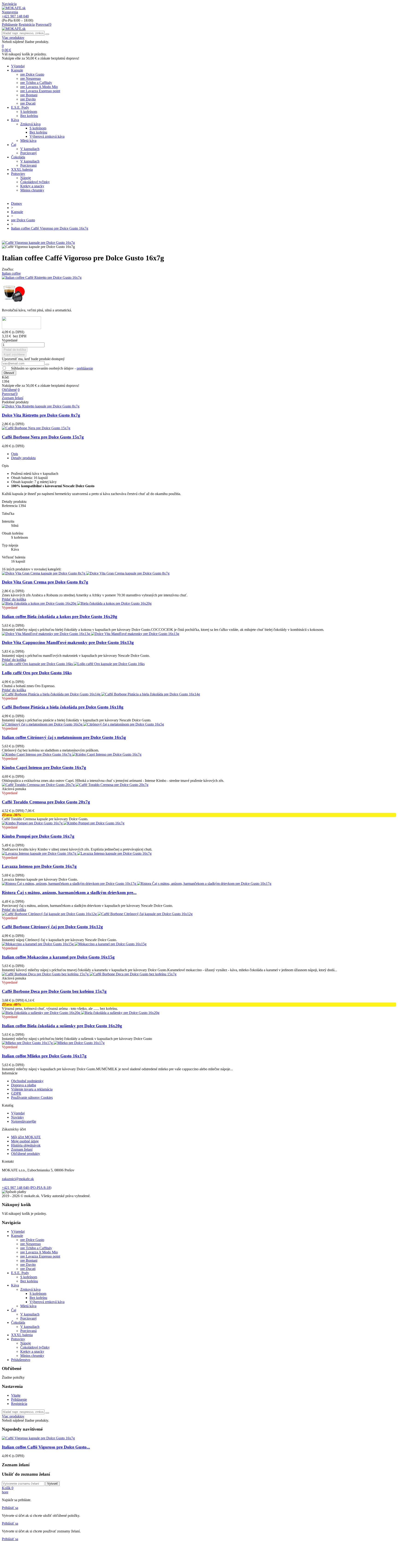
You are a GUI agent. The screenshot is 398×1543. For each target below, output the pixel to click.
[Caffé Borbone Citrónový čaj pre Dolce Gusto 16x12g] (97, 914)
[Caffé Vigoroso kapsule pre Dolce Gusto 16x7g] (38, 243)
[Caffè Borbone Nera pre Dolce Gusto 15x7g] (36, 428)
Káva (15, 120)
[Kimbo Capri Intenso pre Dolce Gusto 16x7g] (71, 754)
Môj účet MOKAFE (26, 1137)
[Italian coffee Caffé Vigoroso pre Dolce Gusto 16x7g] (38, 1438)
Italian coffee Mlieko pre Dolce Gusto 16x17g (44, 1055)
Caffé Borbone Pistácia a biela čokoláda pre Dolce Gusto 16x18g (62, 707)
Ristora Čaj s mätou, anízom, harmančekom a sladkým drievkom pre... (69, 892)
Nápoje (25, 178)
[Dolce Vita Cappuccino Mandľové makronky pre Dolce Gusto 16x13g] (90, 634)
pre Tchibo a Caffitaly (36, 83)
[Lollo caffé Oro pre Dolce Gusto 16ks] (73, 664)
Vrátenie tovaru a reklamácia (32, 1089)
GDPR (16, 1093)
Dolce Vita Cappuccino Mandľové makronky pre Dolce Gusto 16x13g (68, 642)
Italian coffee (11, 273)
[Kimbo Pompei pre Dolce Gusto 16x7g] (63, 823)
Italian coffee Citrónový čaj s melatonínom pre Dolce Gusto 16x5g (64, 737)
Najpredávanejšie (23, 1121)
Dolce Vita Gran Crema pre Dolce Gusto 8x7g (45, 582)
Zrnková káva (30, 124)
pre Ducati (27, 103)
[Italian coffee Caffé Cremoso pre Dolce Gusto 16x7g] (199, 294)
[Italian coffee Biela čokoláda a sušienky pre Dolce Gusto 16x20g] (80, 1013)
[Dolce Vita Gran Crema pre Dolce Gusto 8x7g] (86, 573)
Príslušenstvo (20, 1360)
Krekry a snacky (32, 186)
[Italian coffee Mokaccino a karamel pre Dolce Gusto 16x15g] (74, 944)
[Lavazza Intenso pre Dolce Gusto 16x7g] (77, 853)
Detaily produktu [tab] (23, 458)
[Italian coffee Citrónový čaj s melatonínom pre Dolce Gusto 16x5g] (83, 724)
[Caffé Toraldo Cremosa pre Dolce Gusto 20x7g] (75, 785)
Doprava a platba (23, 1085)
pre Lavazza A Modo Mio (39, 87)
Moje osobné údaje (25, 1141)
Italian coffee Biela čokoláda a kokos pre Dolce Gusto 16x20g (59, 616)
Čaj (13, 145)
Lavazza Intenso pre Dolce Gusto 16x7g (39, 866)
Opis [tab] (14, 454)
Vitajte (15, 1395)
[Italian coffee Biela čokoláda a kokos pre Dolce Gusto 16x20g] (77, 603)
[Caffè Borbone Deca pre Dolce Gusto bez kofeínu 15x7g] (89, 974)
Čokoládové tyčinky (35, 182)
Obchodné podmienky (27, 1081)
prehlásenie (85, 368)
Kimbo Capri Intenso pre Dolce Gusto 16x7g (44, 767)
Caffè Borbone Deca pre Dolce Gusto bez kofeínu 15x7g (54, 991)
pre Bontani (28, 95)
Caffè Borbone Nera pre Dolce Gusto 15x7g (43, 437)
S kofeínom (28, 112)
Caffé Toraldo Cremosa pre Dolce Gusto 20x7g (46, 802)
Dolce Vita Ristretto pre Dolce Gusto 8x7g (41, 415)
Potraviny (18, 174)
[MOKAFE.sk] (14, 8)
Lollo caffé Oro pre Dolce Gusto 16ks (37, 672)
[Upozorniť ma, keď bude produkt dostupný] (47, 364)
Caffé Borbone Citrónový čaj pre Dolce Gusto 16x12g (52, 926)
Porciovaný (28, 153)
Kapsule (17, 70)
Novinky (17, 1117)
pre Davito (28, 99)
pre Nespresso (30, 78)
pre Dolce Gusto (32, 74)
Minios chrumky (32, 190)
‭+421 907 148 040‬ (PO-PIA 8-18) (26, 1188)
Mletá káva (28, 140)
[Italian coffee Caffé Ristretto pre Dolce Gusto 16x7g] (199, 278)
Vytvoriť (52, 1483)
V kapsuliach (29, 149)
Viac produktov (13, 38)
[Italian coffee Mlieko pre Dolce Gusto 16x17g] (53, 1043)
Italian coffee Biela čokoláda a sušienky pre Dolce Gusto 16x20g (62, 1025)
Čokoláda (18, 157)
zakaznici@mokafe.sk (18, 1179)
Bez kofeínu (29, 116)
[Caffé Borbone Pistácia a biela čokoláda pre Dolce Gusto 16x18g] (101, 694)
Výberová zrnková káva (46, 136)
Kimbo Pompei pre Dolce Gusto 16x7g (38, 836)
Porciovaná (28, 165)
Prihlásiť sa (10, 1508)
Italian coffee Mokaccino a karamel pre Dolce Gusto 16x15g (58, 957)
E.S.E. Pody (20, 107)
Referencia (10, 506)
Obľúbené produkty (25, 1154)
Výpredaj (18, 66)
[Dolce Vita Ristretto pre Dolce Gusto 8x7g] (40, 406)
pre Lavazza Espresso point (40, 91)
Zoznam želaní (21, 1149)
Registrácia (19, 1404)
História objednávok (26, 1145)
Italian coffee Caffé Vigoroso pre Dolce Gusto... (46, 1447)
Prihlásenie (19, 1399)
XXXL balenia (22, 169)
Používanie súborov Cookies (32, 1097)
